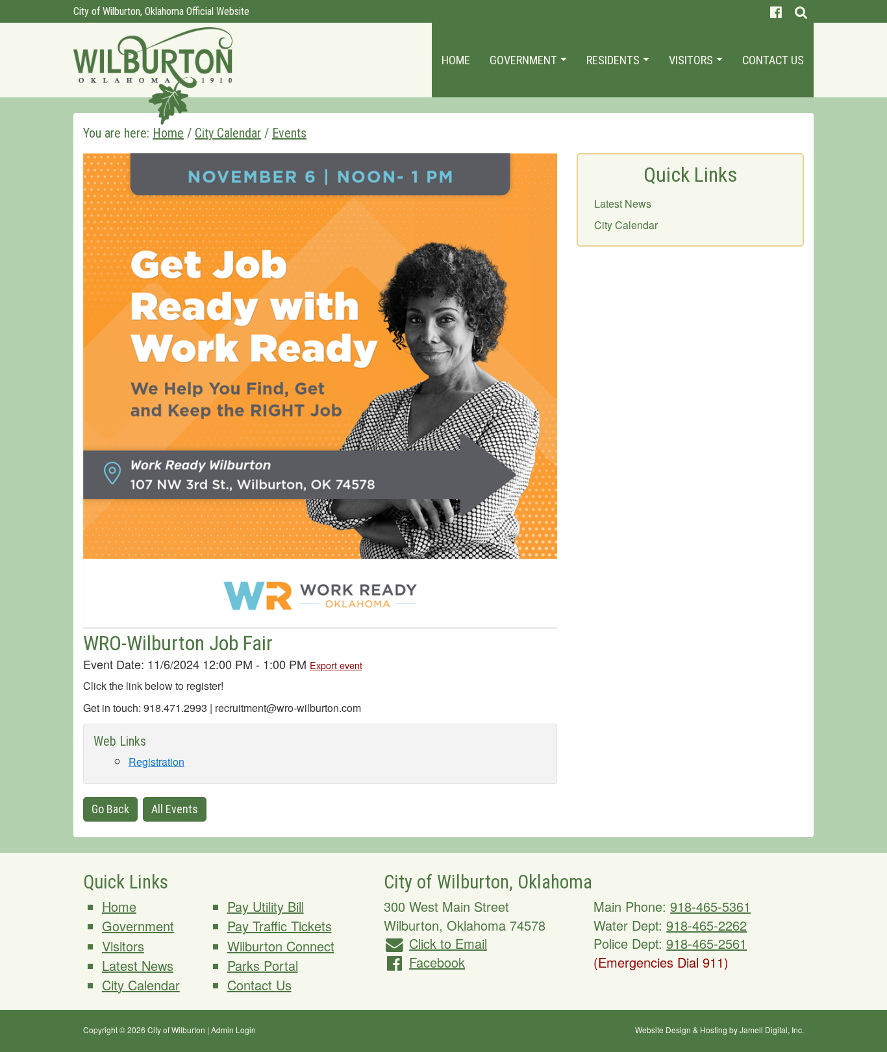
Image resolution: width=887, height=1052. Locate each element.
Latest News (622, 203)
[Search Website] (801, 11)
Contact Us (773, 60)
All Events (174, 809)
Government (525, 60)
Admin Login (233, 1029)
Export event (336, 665)
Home (456, 60)
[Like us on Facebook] (776, 11)
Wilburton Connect (280, 945)
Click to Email (448, 943)
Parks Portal (262, 965)
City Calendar (626, 224)
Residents (614, 60)
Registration (156, 761)
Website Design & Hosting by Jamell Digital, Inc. (719, 1029)
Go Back (110, 809)
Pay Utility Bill (265, 906)
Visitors (692, 60)
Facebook (437, 962)
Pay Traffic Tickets (279, 925)
